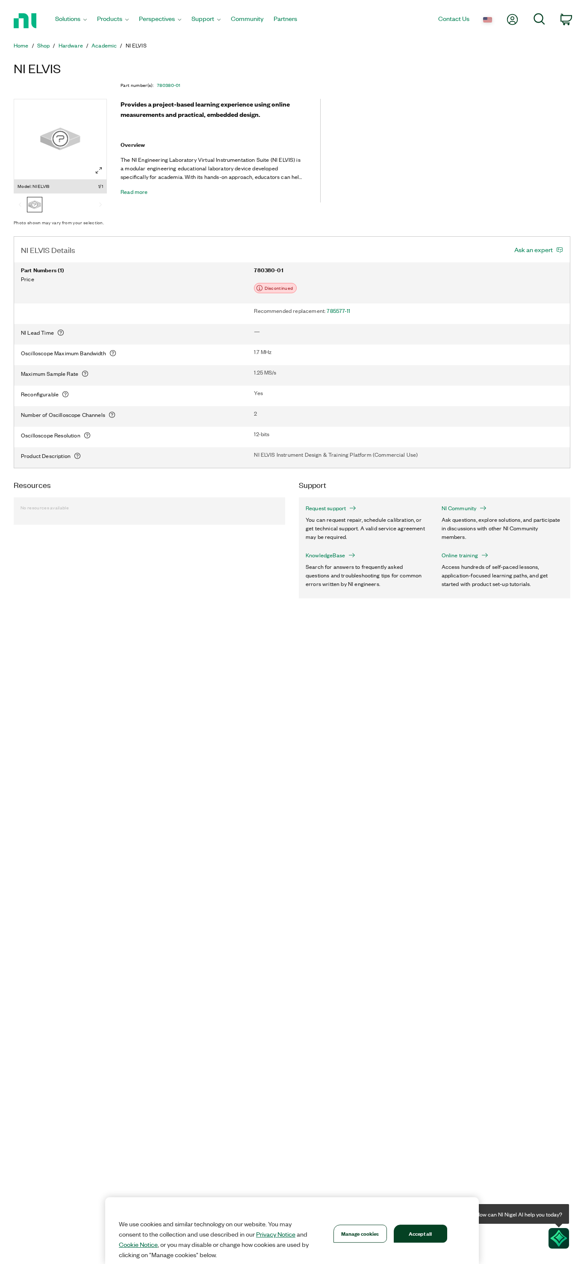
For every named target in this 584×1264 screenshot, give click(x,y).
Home (21, 45)
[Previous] (20, 205)
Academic (104, 45)
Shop (43, 45)
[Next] (100, 205)
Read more (134, 192)
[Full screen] (99, 170)
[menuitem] (71, 21)
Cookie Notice (138, 1244)
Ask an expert (533, 249)
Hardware (71, 45)
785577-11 (338, 310)
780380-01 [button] (168, 85)
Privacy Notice (275, 1234)
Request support (326, 508)
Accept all (420, 1233)
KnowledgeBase (325, 555)
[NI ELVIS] (34, 205)
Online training (460, 555)
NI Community (459, 508)
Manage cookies (360, 1233)
